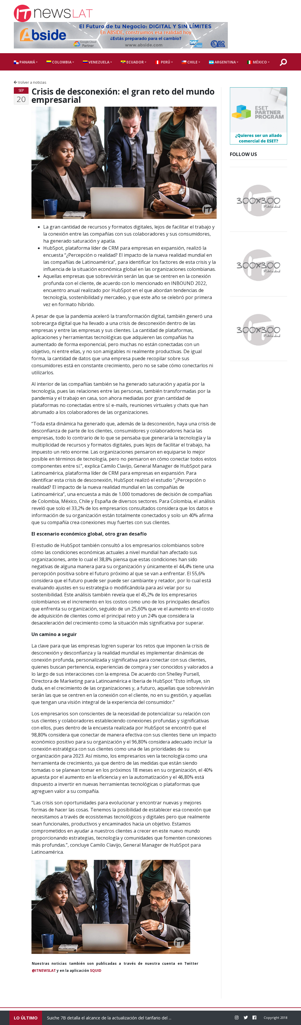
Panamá (27, 62)
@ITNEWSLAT (44, 970)
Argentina (225, 62)
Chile (192, 62)
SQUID (95, 970)
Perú (165, 62)
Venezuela (98, 62)
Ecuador (135, 62)
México (259, 62)
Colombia (61, 62)
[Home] (53, 13)
